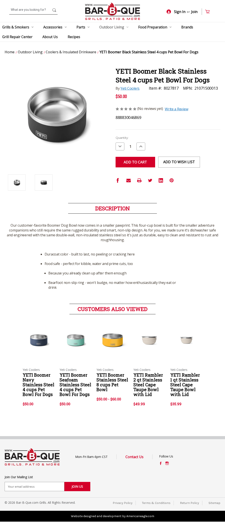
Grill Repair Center (17, 36)
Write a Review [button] (176, 109)
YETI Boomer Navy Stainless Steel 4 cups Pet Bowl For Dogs (38, 384)
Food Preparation (152, 27)
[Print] (139, 180)
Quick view (38, 336)
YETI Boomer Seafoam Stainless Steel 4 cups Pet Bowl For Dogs (75, 384)
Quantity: (122, 137)
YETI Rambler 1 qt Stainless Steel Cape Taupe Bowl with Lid (185, 384)
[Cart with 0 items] (209, 11)
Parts (80, 27)
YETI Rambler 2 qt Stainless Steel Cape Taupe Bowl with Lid (148, 384)
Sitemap (214, 503)
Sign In (179, 11)
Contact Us (134, 456)
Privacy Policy (122, 503)
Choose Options (112, 344)
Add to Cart (39, 344)
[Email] (128, 180)
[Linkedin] (161, 180)
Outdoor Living (111, 27)
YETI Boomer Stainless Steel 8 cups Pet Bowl (112, 382)
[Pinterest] (171, 180)
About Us (50, 36)
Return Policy (189, 503)
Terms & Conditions (156, 503)
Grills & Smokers (15, 27)
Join (194, 11)
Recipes (74, 36)
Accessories (52, 27)
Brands (187, 27)
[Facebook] (118, 180)
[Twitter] (150, 180)
